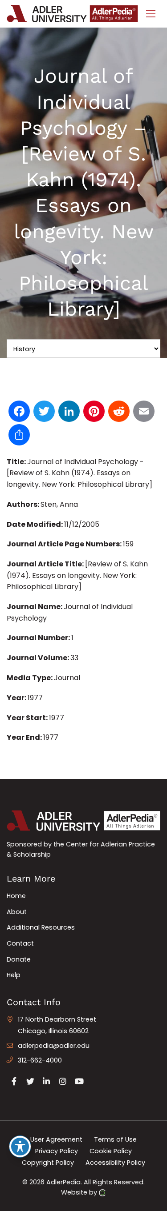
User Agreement (56, 1139)
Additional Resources (41, 927)
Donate (19, 959)
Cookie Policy (111, 1151)
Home (16, 895)
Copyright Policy (48, 1162)
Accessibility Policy (115, 1162)
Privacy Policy (56, 1151)
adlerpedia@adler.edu (54, 1045)
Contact (20, 943)
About (17, 911)
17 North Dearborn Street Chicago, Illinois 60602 (57, 1025)
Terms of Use (115, 1139)
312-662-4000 (40, 1060)
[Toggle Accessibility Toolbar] (20, 1146)
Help (13, 974)
